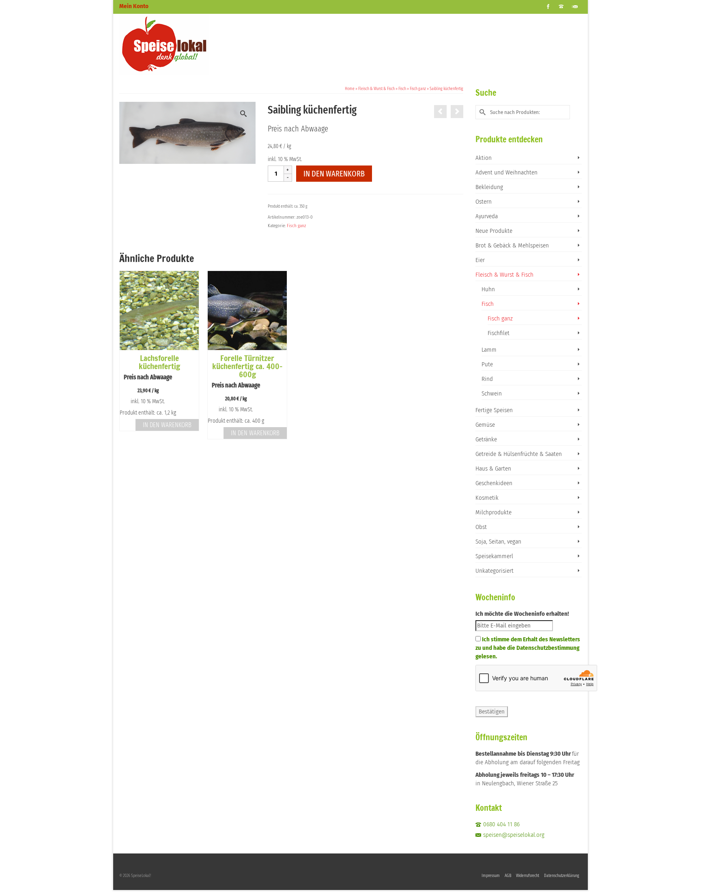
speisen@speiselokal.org (513, 834)
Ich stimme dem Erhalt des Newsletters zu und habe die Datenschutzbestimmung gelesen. (527, 648)
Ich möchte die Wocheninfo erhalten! (522, 613)
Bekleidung (489, 187)
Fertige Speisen (494, 410)
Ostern (483, 201)
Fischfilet (499, 333)
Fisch (488, 303)
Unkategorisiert (494, 570)
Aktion (483, 157)
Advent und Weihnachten (506, 172)
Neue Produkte (493, 230)
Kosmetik (487, 497)
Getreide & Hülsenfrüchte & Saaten (518, 454)
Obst (481, 527)
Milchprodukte (493, 512)
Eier (480, 260)
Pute (487, 364)
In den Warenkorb (334, 173)
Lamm (489, 349)
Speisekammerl (494, 556)
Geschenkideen (493, 483)
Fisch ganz (296, 225)
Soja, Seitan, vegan (498, 541)
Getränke (486, 439)
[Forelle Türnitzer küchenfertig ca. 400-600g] (457, 111)
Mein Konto (133, 6)
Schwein (492, 393)
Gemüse (485, 424)
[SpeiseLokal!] (192, 44)
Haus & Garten (493, 468)
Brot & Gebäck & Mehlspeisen (512, 245)
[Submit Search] (481, 112)
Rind (487, 379)
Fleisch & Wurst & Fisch (504, 274)
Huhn (488, 289)
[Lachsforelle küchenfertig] (440, 111)
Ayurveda (486, 216)
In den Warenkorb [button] (167, 425)
